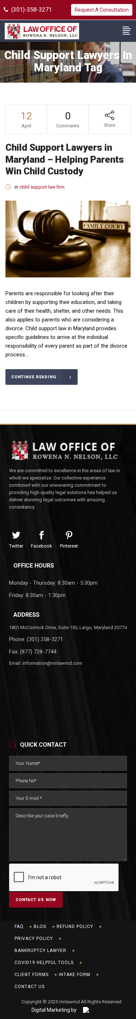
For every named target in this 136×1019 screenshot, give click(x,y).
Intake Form (74, 974)
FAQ (19, 926)
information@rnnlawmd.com (52, 663)
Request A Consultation (102, 10)
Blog (40, 926)
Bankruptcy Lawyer (40, 950)
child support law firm (42, 187)
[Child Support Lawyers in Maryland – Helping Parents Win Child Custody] (68, 239)
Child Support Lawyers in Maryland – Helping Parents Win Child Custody (64, 159)
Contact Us (30, 986)
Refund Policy (75, 926)
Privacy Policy (34, 938)
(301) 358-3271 (45, 639)
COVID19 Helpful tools (44, 962)
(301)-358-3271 (30, 9)
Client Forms (32, 974)
